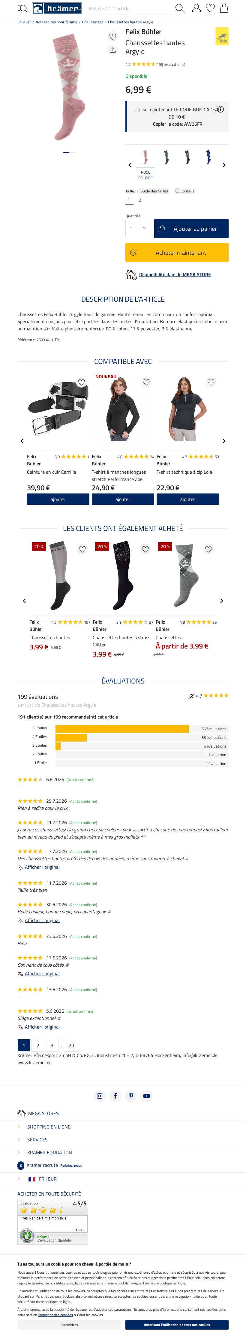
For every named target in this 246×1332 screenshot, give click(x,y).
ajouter (58, 499)
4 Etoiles (39, 736)
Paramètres (69, 1325)
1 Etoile (40, 763)
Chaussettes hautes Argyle (130, 22)
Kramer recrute (51, 1165)
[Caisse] (224, 6)
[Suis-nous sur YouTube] (146, 1096)
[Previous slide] (130, 165)
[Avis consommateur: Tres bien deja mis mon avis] (52, 1221)
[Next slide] (224, 165)
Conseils (188, 191)
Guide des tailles (154, 191)
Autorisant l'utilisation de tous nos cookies (177, 1325)
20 (71, 1045)
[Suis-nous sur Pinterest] (131, 1096)
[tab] (66, 152)
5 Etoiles (39, 728)
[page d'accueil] (57, 7)
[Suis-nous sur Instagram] (100, 1096)
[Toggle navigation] (22, 7)
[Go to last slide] (22, 441)
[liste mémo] (210, 6)
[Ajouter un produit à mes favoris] (112, 36)
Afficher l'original (42, 867)
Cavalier (24, 22)
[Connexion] (196, 6)
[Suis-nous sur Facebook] (115, 1096)
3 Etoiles (39, 745)
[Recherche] (181, 8)
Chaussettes (92, 22)
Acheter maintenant (181, 252)
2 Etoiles (39, 754)
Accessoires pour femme (56, 22)
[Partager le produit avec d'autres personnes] (112, 50)
